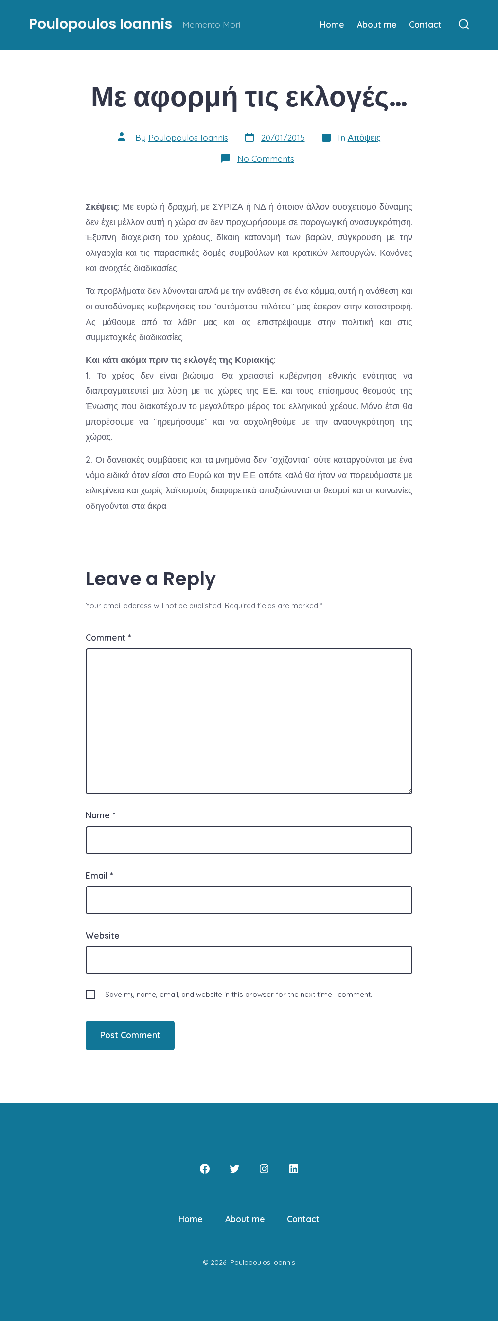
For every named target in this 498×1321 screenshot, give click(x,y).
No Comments (265, 158)
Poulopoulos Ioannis (188, 137)
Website (103, 935)
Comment (108, 637)
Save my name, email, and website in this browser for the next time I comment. (238, 994)
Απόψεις (364, 137)
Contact (425, 24)
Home (332, 24)
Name (100, 815)
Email (99, 875)
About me (377, 24)
